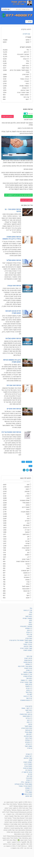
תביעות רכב (28, 770)
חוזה (23, 461)
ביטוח (30, 614)
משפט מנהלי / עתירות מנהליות (23, 784)
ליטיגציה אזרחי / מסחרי (25, 786)
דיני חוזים (29, 722)
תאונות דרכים (28, 764)
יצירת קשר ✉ (28, 116)
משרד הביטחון (28, 646)
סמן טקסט (30, 113)
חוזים (30, 466)
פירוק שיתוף (28, 730)
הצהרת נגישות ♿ (27, 794)
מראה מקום (28, 684)
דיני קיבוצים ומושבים (26, 700)
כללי (31, 608)
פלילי (30, 612)
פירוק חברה (28, 706)
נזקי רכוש (29, 776)
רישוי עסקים (28, 756)
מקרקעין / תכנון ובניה (26, 626)
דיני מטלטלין (28, 740)
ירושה (30, 622)
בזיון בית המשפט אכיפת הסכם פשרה (12, 361)
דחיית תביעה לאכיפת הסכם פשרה (13, 312)
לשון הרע (29, 694)
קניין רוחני (29, 634)
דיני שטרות (29, 754)
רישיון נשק (29, 734)
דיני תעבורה (28, 790)
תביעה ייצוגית (28, 658)
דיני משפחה (28, 628)
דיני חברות (29, 688)
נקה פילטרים (26, 34)
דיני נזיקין (29, 630)
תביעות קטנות (28, 660)
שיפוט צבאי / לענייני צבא (25, 666)
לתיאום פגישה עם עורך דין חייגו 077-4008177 (18, 195)
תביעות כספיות (28, 662)
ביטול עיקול (29, 692)
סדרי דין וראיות (28, 610)
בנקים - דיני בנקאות (26, 680)
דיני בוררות (29, 718)
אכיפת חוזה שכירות (14, 385)
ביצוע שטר (29, 678)
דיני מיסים (29, 690)
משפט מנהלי (28, 732)
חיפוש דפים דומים (7, 116)
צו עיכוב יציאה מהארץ (26, 714)
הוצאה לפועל (28, 726)
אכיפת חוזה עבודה (14, 286)
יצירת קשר (29, 698)
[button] (30, 470)
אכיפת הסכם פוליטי (13, 260)
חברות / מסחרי (27, 644)
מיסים (30, 624)
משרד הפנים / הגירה (26, 648)
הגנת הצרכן (29, 638)
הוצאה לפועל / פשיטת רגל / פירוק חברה (20, 640)
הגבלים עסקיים (28, 676)
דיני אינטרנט (28, 742)
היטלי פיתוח (28, 738)
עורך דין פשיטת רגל (26, 674)
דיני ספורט (29, 670)
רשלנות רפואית (28, 650)
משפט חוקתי (28, 746)
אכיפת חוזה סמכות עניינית (11, 432)
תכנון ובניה (29, 778)
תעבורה (30, 636)
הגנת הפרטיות (28, 736)
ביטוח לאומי (28, 616)
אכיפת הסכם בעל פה (13, 338)
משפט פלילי (28, 792)
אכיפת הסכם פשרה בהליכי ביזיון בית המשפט (11, 238)
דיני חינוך (29, 720)
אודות (30, 760)
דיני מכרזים (29, 744)
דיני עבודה (29, 632)
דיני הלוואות (29, 686)
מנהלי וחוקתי (28, 642)
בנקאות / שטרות (27, 618)
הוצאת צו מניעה (27, 768)
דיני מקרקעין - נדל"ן (26, 782)
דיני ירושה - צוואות (27, 708)
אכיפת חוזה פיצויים (14, 409)
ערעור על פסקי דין (27, 772)
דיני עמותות (29, 664)
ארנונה (30, 724)
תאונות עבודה (28, 766)
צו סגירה (29, 748)
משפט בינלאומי (27, 672)
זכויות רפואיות (28, 668)
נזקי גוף (30, 774)
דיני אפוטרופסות (27, 716)
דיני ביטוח (29, 712)
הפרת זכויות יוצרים (27, 728)
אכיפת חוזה (28, 461)
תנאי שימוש (29, 796)
